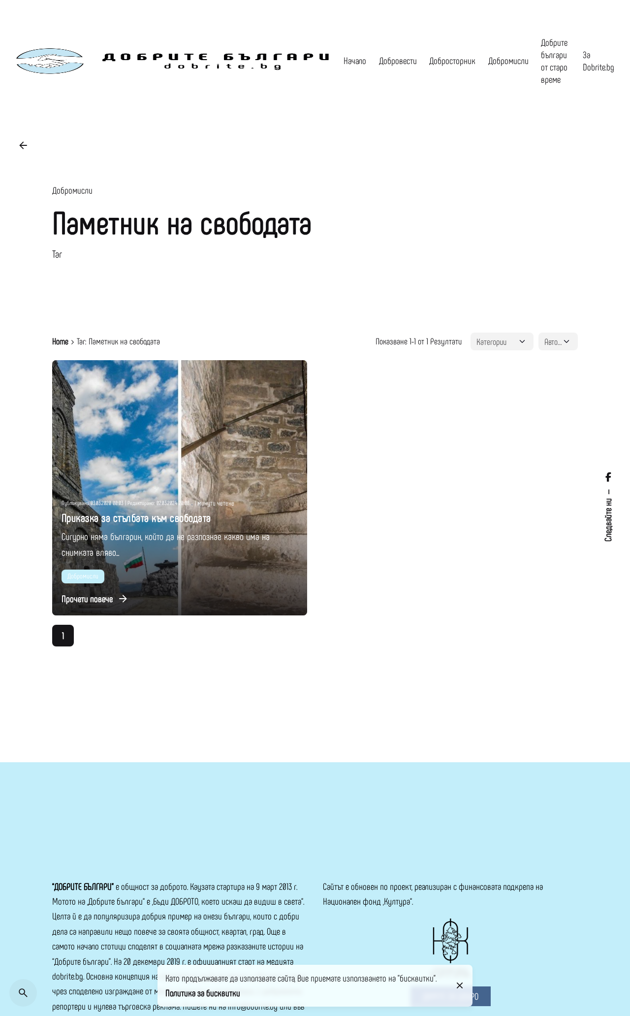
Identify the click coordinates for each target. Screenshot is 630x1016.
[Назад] (23, 145)
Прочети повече (87, 598)
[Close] (460, 985)
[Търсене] (23, 993)
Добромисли (72, 190)
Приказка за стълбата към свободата (136, 517)
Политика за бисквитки (202, 992)
